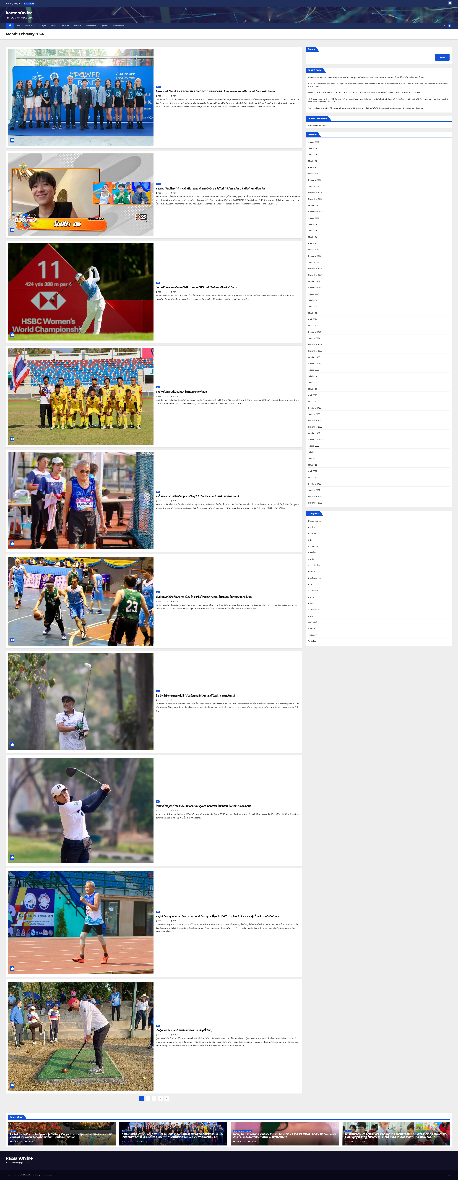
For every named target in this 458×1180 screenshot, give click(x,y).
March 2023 (313, 402)
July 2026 (312, 148)
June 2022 (312, 459)
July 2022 (312, 452)
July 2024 (312, 300)
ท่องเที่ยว (312, 553)
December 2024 (315, 269)
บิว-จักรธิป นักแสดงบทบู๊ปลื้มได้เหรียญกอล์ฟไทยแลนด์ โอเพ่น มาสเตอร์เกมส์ (195, 695)
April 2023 (312, 395)
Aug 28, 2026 (17, 1141)
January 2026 (314, 186)
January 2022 (314, 490)
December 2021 (315, 497)
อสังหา (311, 603)
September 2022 (315, 440)
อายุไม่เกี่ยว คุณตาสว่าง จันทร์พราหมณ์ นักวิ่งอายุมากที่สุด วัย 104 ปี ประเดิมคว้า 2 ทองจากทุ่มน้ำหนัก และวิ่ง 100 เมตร (218, 916)
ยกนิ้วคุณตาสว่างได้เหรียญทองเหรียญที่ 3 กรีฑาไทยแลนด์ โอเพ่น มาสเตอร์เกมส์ (197, 496)
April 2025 (312, 243)
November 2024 (315, 275)
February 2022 (314, 484)
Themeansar (47, 1175)
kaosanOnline (19, 12)
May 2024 (312, 313)
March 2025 (313, 250)
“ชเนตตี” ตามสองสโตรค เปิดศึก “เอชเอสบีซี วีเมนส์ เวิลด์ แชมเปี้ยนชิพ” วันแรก (197, 287)
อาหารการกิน (91, 26)
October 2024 (314, 281)
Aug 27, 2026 (129, 1141)
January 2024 (314, 338)
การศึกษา (312, 527)
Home (449, 1175)
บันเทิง (53, 26)
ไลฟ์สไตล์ (65, 26)
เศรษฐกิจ (42, 26)
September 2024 (315, 288)
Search (311, 49)
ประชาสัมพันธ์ (118, 26)
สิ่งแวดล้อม (313, 591)
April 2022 (312, 471)
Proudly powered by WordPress (17, 1175)
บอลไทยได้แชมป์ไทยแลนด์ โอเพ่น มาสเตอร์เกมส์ (181, 392)
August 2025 (313, 218)
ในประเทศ (312, 635)
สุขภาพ (105, 26)
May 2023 (312, 389)
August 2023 (313, 370)
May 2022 (312, 465)
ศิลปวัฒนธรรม (314, 578)
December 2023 (315, 345)
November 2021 (315, 503)
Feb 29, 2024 (163, 96)
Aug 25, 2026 (352, 1141)
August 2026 (313, 142)
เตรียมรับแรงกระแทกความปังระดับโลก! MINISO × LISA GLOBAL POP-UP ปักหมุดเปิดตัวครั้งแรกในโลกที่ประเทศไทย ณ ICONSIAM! (364, 93)
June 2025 (312, 231)
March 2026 (313, 174)
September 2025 (315, 212)
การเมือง (312, 534)
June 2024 (312, 307)
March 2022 (313, 478)
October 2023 (314, 357)
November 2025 (315, 199)
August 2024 (313, 294)
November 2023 (315, 351)
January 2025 (314, 262)
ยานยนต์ (77, 26)
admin (175, 96)
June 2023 (312, 383)
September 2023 (315, 364)
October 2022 (314, 433)
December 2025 (315, 193)
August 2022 (313, 446)
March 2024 (313, 326)
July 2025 (312, 224)
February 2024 (314, 332)
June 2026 (312, 155)
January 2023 (314, 414)
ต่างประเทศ (313, 546)
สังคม (310, 584)
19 (160, 1098)
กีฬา (18, 26)
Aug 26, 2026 (240, 1141)
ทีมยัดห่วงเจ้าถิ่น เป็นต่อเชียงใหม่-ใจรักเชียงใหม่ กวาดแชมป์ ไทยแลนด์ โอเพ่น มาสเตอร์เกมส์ (204, 596)
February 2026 (314, 180)
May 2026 (312, 161)
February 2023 (314, 408)
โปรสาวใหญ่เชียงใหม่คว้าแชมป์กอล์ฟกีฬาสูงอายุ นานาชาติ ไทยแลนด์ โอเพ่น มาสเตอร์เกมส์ (203, 806)
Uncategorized (314, 521)
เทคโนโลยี (29, 26)
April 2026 (312, 167)
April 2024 (312, 319)
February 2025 (314, 256)
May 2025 (312, 237)
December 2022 (315, 421)
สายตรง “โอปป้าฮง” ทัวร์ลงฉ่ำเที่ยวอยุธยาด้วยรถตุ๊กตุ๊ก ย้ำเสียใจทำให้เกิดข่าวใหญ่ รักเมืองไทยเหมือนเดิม (210, 188)
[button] (445, 26)
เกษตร (311, 616)
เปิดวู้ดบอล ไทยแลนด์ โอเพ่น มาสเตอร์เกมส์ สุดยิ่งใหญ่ (184, 1030)
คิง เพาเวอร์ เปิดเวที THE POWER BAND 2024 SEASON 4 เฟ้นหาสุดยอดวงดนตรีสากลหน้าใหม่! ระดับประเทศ (216, 91)
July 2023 (312, 376)
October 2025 (314, 205)
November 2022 (315, 427)
